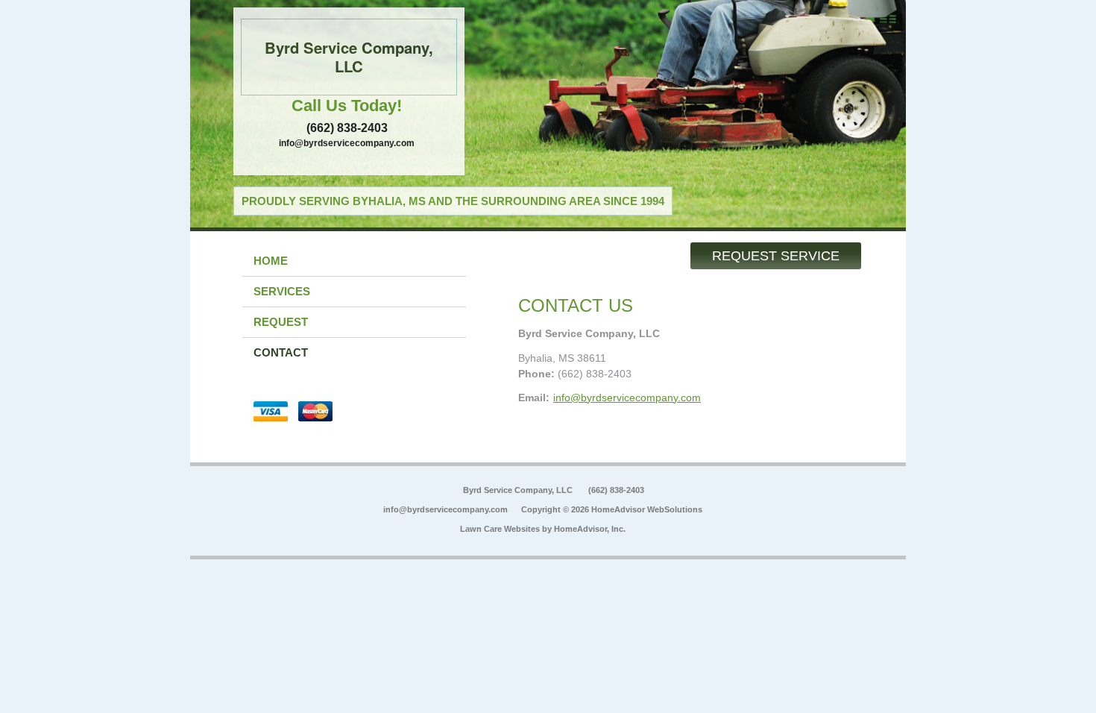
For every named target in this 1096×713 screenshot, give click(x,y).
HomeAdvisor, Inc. (590, 528)
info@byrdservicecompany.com (347, 143)
